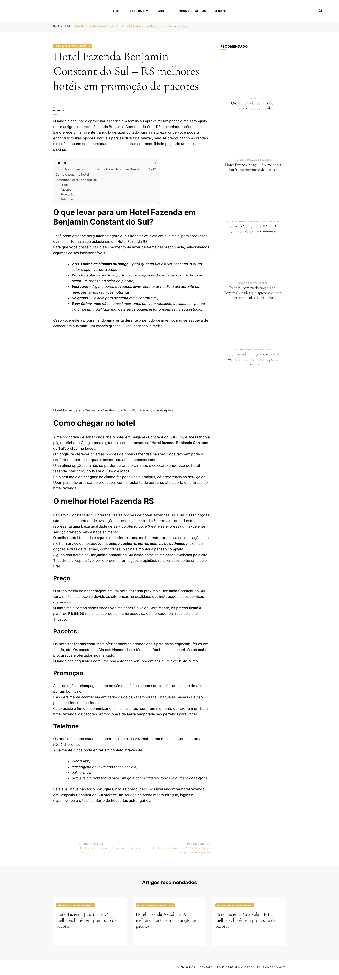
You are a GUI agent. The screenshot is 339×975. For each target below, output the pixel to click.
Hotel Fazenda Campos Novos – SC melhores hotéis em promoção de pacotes (253, 359)
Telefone (66, 199)
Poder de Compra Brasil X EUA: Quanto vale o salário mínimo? (253, 229)
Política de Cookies (271, 967)
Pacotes (163, 11)
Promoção (67, 194)
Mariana (58, 110)
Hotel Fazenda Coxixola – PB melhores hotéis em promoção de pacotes (245, 920)
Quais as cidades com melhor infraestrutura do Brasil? (253, 106)
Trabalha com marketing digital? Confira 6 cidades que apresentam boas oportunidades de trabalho (252, 292)
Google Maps (118, 471)
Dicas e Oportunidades (265, 221)
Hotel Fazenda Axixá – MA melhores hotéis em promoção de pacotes (166, 920)
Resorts (220, 11)
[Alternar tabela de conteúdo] (151, 163)
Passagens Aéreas (192, 11)
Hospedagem (138, 11)
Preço (64, 185)
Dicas (116, 11)
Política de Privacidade (234, 967)
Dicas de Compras (237, 221)
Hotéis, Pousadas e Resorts (73, 46)
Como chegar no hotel (72, 174)
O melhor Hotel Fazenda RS (76, 180)
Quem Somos (186, 967)
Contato (206, 967)
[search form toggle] (320, 10)
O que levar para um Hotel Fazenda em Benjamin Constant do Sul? (105, 169)
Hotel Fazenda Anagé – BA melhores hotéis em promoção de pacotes (253, 167)
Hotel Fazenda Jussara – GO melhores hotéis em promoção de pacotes (86, 920)
